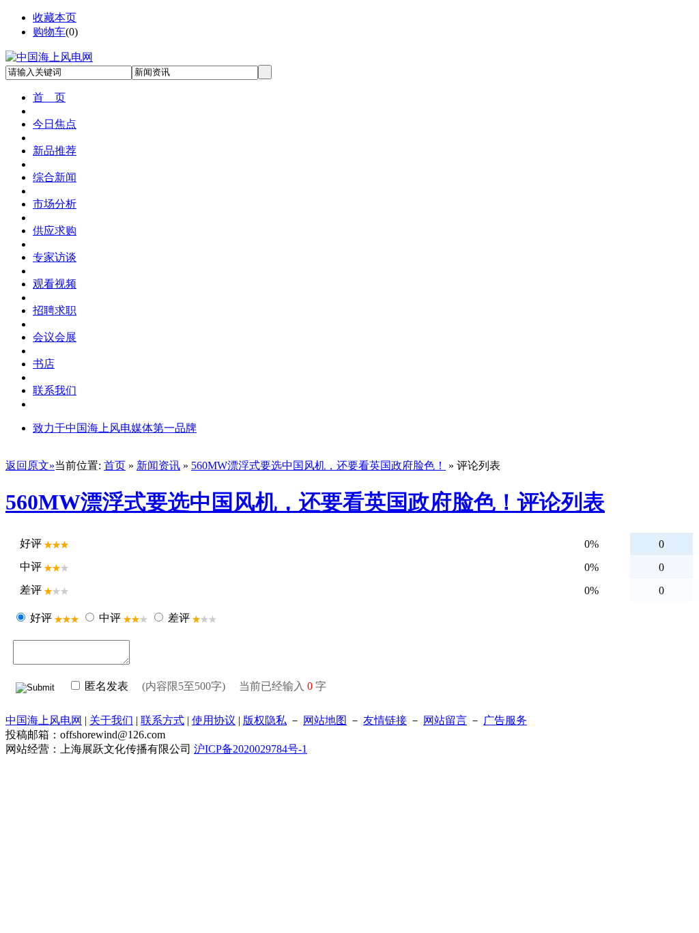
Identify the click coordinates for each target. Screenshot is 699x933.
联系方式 (162, 720)
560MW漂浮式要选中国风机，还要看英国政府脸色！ (318, 465)
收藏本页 (54, 17)
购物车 (49, 32)
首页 (115, 465)
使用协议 (214, 720)
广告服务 (505, 720)
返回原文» (30, 465)
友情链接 (385, 720)
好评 (41, 618)
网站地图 (325, 720)
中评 (110, 618)
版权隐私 (265, 720)
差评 (178, 618)
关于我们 (111, 720)
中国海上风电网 (43, 720)
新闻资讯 (158, 465)
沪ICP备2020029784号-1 (250, 749)
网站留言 (445, 720)
